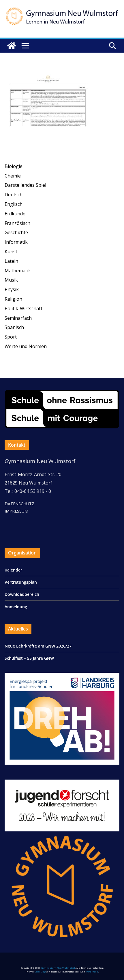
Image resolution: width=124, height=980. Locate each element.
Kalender (13, 570)
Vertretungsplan (21, 582)
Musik (11, 280)
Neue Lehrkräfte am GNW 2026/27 (38, 646)
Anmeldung (16, 606)
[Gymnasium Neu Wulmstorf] (11, 46)
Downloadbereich (22, 594)
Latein (11, 261)
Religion (13, 299)
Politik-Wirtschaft (23, 308)
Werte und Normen (26, 346)
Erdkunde (15, 213)
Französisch (17, 223)
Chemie (13, 176)
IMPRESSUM (16, 511)
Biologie (13, 166)
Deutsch (13, 194)
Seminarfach (18, 318)
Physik (12, 289)
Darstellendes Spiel (25, 185)
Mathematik (18, 270)
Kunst (11, 251)
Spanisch (14, 327)
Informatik (16, 242)
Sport (11, 337)
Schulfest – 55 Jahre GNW (29, 658)
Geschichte (16, 232)
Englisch (13, 204)
